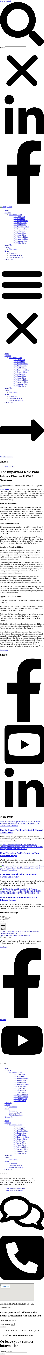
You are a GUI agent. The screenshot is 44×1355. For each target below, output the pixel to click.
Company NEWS (15, 255)
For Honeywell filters (21, 227)
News (7, 251)
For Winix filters (19, 219)
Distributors (13, 249)
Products (8, 213)
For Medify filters (20, 225)
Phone (2, 919)
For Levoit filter (19, 217)
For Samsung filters (20, 241)
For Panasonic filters (21, 239)
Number (3, 1351)
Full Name (4, 917)
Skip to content (5, 1)
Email (2, 922)
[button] (22, 24)
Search (2, 47)
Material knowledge (16, 257)
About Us (8, 245)
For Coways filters (20, 229)
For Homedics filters (21, 221)
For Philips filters (20, 243)
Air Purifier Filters (15, 215)
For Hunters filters (20, 223)
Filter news (13, 253)
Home (7, 211)
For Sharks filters (20, 235)
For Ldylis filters (19, 231)
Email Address (5, 1324)
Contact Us (9, 259)
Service (7, 247)
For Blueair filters (20, 233)
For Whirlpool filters (21, 237)
